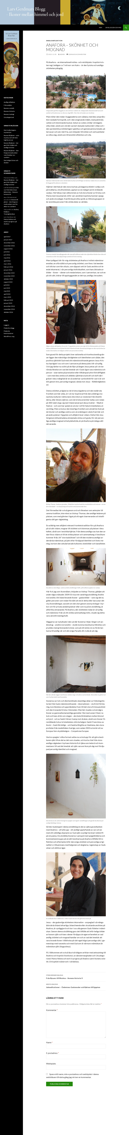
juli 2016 (7, 252)
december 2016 (9, 243)
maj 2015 (7, 291)
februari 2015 (8, 300)
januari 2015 (8, 303)
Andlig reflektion (54, 41)
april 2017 (7, 237)
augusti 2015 (8, 282)
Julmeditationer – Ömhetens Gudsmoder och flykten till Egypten (73, 985)
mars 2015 (7, 297)
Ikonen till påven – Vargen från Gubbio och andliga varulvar (11, 145)
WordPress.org (9, 336)
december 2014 (9, 306)
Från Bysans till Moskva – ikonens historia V (64, 976)
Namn (49, 1042)
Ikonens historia (9, 111)
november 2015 (9, 276)
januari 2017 (8, 240)
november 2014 (9, 309)
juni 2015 (7, 288)
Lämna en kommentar (77, 54)
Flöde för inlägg (9, 328)
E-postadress (52, 1053)
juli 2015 (7, 285)
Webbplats (51, 1063)
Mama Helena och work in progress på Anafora (10, 221)
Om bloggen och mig (113, 27)
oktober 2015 (8, 279)
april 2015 (7, 294)
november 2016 (9, 246)
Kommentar (52, 1010)
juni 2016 (7, 255)
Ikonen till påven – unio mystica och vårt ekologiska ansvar (11, 137)
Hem (100, 27)
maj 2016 (7, 258)
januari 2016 (8, 270)
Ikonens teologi (9, 114)
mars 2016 (7, 264)
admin (62, 54)
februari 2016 (8, 267)
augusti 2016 (8, 249)
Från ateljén (8, 105)
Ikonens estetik (9, 108)
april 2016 (7, 261)
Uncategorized (9, 117)
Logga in (6, 325)
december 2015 (9, 273)
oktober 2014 (8, 312)
